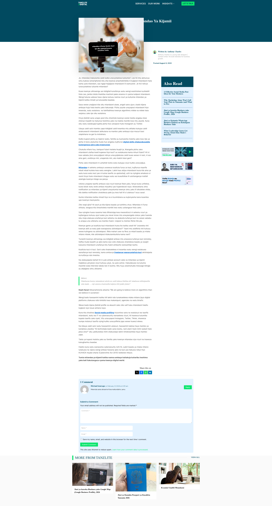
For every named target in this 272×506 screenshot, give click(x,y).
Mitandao (83, 167)
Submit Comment (89, 444)
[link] (137, 372)
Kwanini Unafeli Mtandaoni (172, 488)
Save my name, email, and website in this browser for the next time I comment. (115, 439)
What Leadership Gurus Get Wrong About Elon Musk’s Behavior (175, 132)
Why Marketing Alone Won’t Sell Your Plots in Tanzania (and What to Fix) (178, 102)
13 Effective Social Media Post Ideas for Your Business (176, 92)
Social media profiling (104, 313)
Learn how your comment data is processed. (130, 450)
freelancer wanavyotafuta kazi (128, 252)
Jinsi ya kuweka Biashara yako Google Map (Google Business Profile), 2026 (176, 112)
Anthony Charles (174, 51)
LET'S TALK (188, 3)
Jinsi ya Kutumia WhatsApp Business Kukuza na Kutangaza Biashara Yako (177, 122)
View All (195, 457)
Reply (188, 387)
